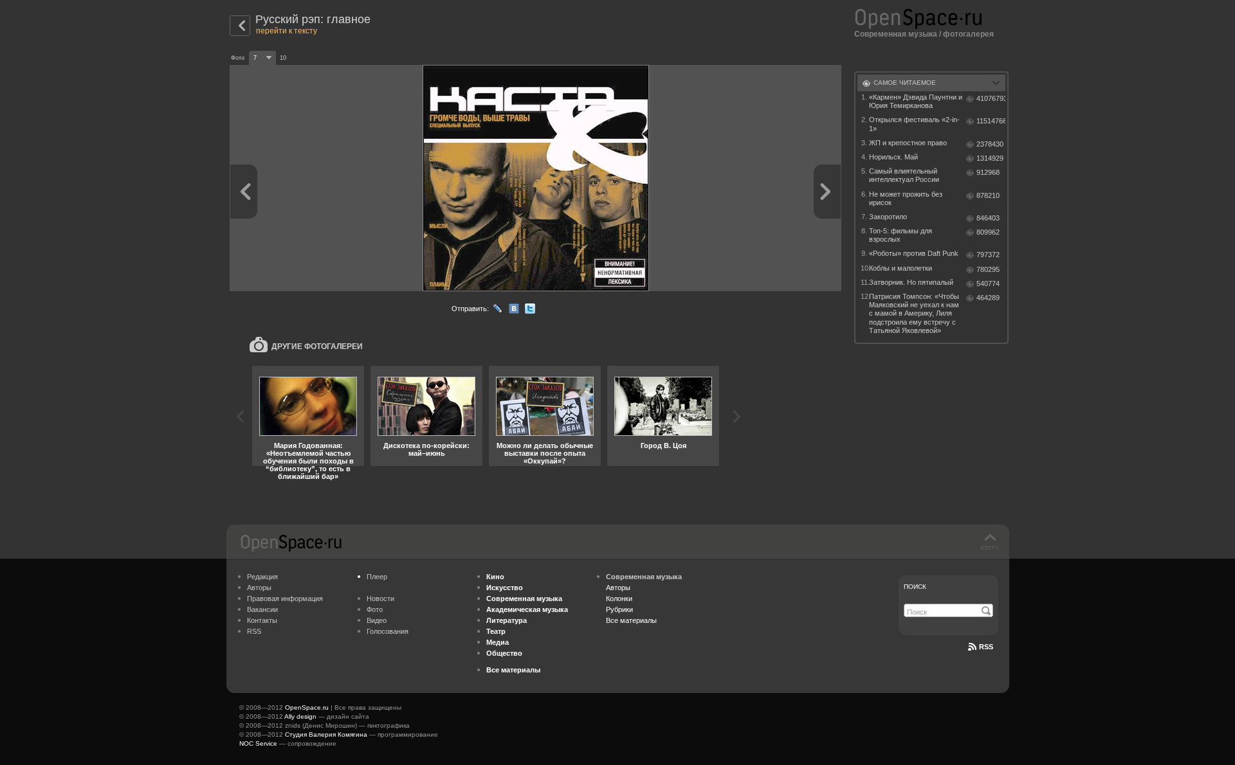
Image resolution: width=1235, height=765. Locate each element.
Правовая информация (285, 598)
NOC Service (258, 743)
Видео (377, 620)
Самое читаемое (905, 82)
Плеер (377, 576)
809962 (988, 232)
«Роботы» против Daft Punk (913, 253)
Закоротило (888, 217)
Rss (986, 647)
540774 (988, 283)
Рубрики (619, 609)
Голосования (387, 631)
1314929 (989, 158)
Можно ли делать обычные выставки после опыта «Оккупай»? (545, 453)
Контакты (262, 620)
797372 (988, 254)
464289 (988, 298)
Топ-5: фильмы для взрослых (900, 235)
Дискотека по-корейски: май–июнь (426, 449)
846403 (988, 218)
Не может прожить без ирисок (905, 198)
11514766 (990, 121)
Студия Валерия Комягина (326, 734)
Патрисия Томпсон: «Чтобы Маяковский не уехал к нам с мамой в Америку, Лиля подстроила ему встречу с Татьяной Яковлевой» (914, 313)
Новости (380, 598)
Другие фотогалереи (317, 346)
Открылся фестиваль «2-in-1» (914, 124)
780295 (988, 269)
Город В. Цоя (663, 445)
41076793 (990, 98)
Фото (375, 609)
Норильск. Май (893, 157)
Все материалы (631, 620)
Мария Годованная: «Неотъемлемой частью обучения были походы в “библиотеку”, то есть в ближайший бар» (308, 461)
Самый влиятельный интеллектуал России (904, 175)
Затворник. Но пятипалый (911, 282)
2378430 (989, 144)
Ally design (300, 716)
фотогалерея (968, 34)
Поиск (915, 586)
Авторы (259, 587)
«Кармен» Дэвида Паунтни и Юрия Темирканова (915, 101)
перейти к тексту (286, 30)
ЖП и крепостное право (908, 143)
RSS (254, 631)
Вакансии (262, 609)
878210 (988, 195)
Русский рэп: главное (312, 19)
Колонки (619, 598)
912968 (988, 172)
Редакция (262, 576)
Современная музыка (895, 34)
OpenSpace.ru (307, 707)
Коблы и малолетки (900, 268)
